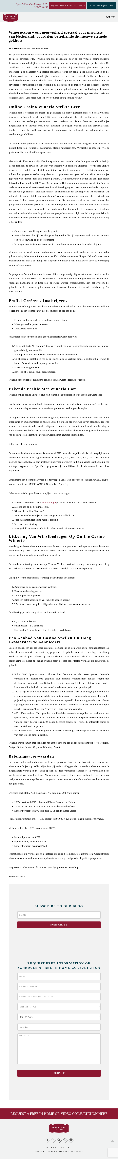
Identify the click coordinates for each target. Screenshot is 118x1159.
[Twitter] (59, 1139)
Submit (59, 1073)
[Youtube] (71, 1139)
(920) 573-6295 (41, 7)
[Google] (47, 1139)
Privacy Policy (59, 1147)
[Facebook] (53, 1139)
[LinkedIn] (65, 1139)
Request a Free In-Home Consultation (68, 6)
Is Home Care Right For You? (101, 6)
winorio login (49, 502)
